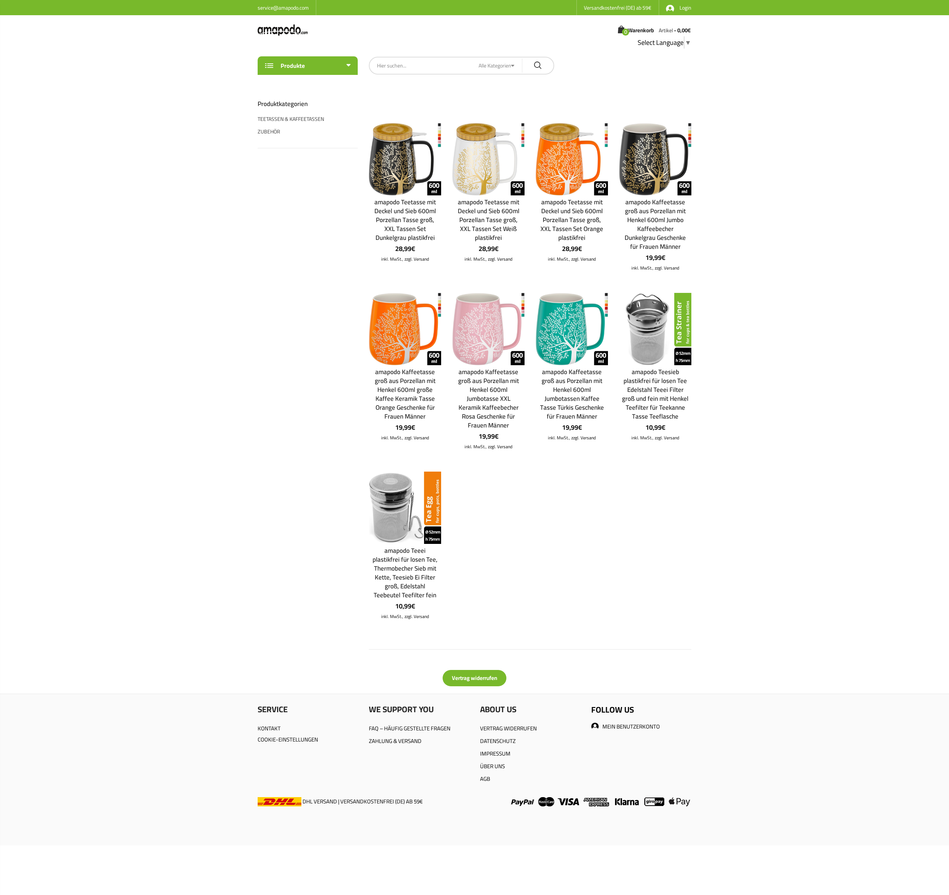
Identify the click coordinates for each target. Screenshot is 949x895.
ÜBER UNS (492, 766)
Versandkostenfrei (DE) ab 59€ (617, 8)
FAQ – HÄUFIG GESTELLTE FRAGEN (409, 728)
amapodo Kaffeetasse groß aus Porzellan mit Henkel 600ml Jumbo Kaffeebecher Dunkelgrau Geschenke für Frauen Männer (655, 224)
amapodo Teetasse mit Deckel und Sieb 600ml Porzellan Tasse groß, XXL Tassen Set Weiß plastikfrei (488, 220)
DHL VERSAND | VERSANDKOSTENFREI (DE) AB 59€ (362, 801)
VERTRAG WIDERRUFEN (508, 728)
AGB (485, 778)
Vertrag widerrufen (474, 678)
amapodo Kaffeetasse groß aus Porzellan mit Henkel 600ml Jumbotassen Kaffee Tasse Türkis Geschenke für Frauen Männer (572, 394)
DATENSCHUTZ (498, 741)
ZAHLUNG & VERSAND (395, 741)
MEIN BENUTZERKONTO (631, 726)
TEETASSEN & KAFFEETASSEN (291, 119)
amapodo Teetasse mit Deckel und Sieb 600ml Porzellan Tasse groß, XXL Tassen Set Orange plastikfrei (571, 220)
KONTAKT (269, 728)
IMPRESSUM (495, 753)
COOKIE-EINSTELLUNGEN (288, 739)
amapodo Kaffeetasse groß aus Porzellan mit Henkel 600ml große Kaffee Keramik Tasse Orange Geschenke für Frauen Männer (405, 394)
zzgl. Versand (416, 259)
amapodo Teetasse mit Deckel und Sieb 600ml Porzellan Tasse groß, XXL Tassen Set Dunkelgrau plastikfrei (405, 220)
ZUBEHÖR (269, 131)
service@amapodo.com (283, 8)
